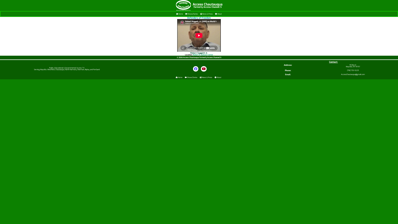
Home (180, 14)
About (219, 14)
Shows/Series (192, 14)
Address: (288, 65)
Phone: (288, 71)
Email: (288, 75)
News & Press (207, 14)
